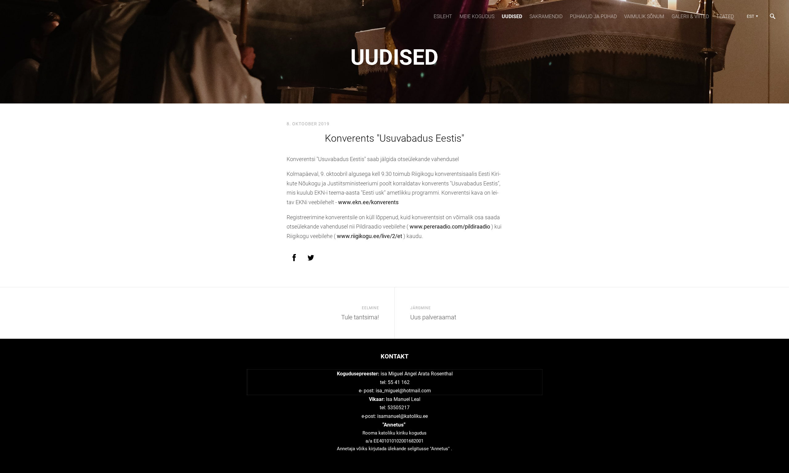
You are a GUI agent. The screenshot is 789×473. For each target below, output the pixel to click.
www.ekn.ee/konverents (368, 202)
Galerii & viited (690, 16)
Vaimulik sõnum (644, 16)
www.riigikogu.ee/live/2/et (369, 236)
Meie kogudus (477, 16)
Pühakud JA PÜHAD (593, 16)
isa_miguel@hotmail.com (403, 391)
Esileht (443, 16)
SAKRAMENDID (545, 16)
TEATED (725, 16)
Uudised (512, 16)
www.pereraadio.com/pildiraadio (450, 226)
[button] (751, 16)
